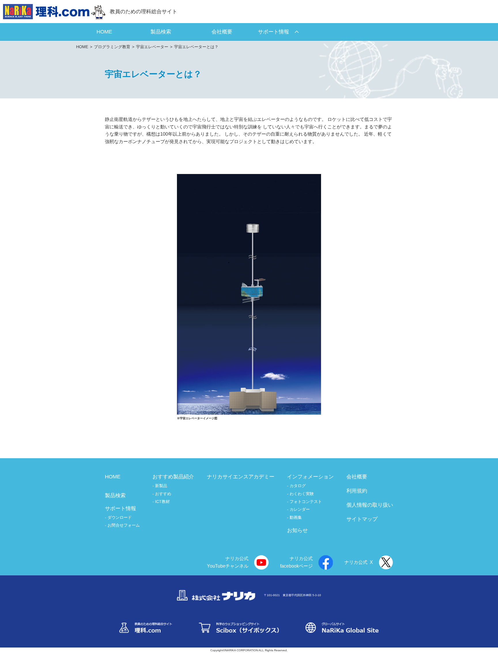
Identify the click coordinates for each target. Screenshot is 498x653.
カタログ (298, 485)
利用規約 (356, 491)
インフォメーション (310, 477)
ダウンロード (119, 517)
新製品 (161, 485)
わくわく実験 (302, 493)
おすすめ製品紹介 (173, 477)
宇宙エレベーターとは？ (196, 46)
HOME (82, 46)
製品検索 (115, 495)
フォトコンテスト (306, 501)
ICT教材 (162, 501)
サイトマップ (362, 519)
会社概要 (356, 477)
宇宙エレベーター (152, 46)
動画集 (296, 517)
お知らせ (297, 530)
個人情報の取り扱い (369, 505)
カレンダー (300, 509)
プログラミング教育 (112, 46)
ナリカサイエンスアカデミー (240, 477)
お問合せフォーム (123, 525)
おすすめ (163, 493)
